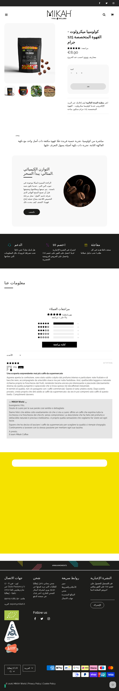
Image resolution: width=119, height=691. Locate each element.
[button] (74, 48)
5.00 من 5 (67, 314)
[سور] (104, 14)
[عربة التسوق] (112, 14)
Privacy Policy (34, 683)
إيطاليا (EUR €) (12, 669)
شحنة (86, 57)
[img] (13, 363)
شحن (64, 591)
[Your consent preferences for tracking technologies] (5, 686)
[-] (71, 73)
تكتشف (32, 212)
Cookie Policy (49, 683)
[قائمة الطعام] (6, 15)
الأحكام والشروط (69, 587)
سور (63, 583)
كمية (72, 69)
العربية (27, 668)
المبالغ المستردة (68, 594)
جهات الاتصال (67, 598)
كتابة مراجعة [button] (59, 344)
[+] (82, 73)
